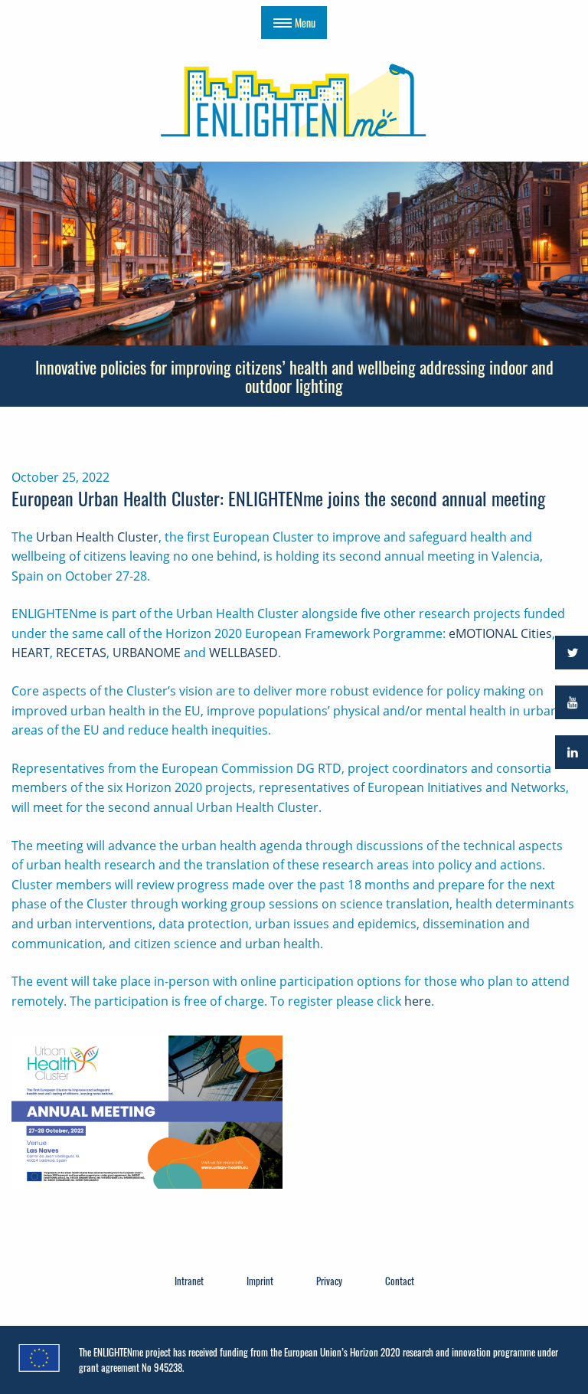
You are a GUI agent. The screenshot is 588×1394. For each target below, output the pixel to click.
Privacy (329, 1280)
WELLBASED (243, 652)
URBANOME (147, 652)
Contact (399, 1280)
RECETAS (81, 652)
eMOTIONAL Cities (500, 633)
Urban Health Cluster (97, 536)
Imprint (260, 1280)
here (417, 1001)
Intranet (189, 1280)
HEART (30, 652)
